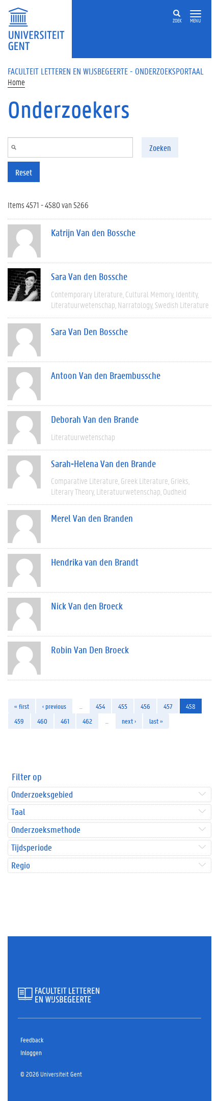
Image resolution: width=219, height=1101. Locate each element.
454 (100, 706)
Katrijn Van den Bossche (93, 232)
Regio (20, 865)
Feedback (31, 1039)
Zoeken (160, 147)
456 (145, 706)
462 (87, 720)
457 (168, 706)
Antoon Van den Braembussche (105, 375)
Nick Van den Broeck (87, 606)
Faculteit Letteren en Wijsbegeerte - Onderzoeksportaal (106, 70)
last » (156, 720)
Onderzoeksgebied (42, 795)
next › (129, 720)
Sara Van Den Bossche (89, 331)
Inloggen (31, 1052)
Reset (23, 172)
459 (19, 720)
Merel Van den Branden (92, 518)
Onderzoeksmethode (45, 830)
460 (42, 720)
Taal (18, 812)
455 (122, 706)
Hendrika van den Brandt (95, 562)
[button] (195, 14)
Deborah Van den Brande (95, 419)
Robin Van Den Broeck (90, 650)
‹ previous (54, 706)
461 (65, 720)
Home (16, 81)
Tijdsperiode (31, 848)
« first (21, 706)
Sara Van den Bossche (89, 276)
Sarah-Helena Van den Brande (103, 463)
